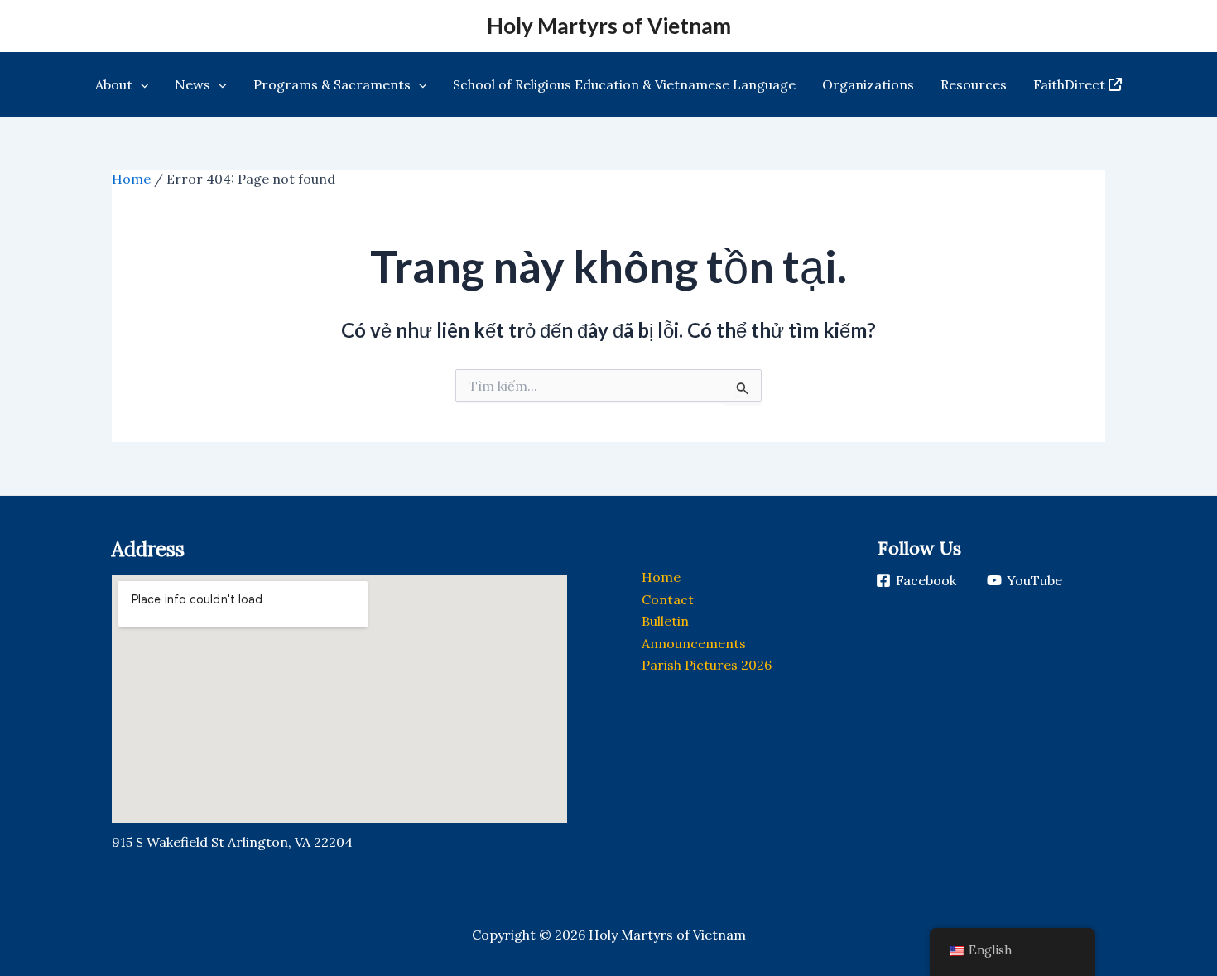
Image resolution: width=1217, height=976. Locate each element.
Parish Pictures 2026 (707, 664)
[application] (140, 84)
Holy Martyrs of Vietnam (609, 25)
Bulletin (665, 621)
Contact (668, 599)
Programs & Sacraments (332, 84)
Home (131, 179)
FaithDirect (1069, 84)
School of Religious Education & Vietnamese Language (624, 84)
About (113, 84)
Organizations (868, 84)
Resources (973, 84)
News (192, 84)
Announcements (694, 643)
